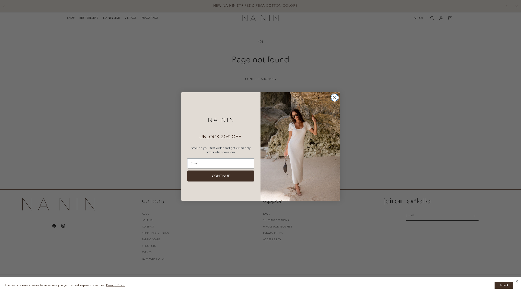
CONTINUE (221, 176)
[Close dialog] (334, 97)
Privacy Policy (115, 285)
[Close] (517, 281)
